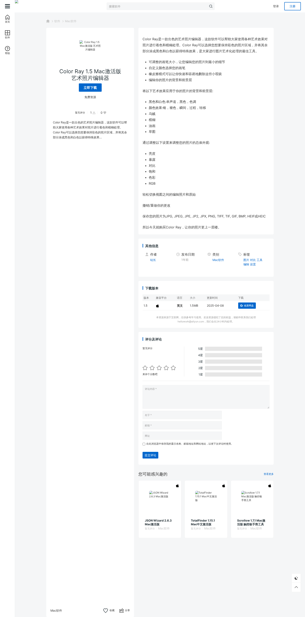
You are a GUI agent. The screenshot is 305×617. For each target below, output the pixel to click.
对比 (253, 260)
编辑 (246, 264)
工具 (259, 260)
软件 (57, 21)
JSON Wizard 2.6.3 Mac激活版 (158, 522)
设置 (253, 264)
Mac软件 (71, 21)
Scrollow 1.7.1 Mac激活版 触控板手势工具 (251, 522)
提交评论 (150, 455)
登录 (276, 6)
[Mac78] (35, 6)
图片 (246, 260)
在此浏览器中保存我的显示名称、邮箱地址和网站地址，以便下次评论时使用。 (189, 443)
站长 (153, 260)
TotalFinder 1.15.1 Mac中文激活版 (203, 522)
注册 (292, 6)
